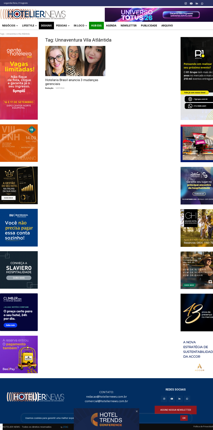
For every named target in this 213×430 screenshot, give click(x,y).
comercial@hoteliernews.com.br (106, 401)
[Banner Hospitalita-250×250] (19, 185)
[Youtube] (191, 3)
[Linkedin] (196, 3)
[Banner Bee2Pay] (19, 354)
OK (184, 418)
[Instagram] (185, 3)
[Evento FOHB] (19, 143)
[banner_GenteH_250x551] (19, 78)
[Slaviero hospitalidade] (19, 270)
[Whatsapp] (202, 3)
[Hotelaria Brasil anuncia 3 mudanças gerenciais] (75, 61)
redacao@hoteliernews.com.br (106, 396)
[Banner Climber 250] (19, 312)
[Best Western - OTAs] (19, 228)
